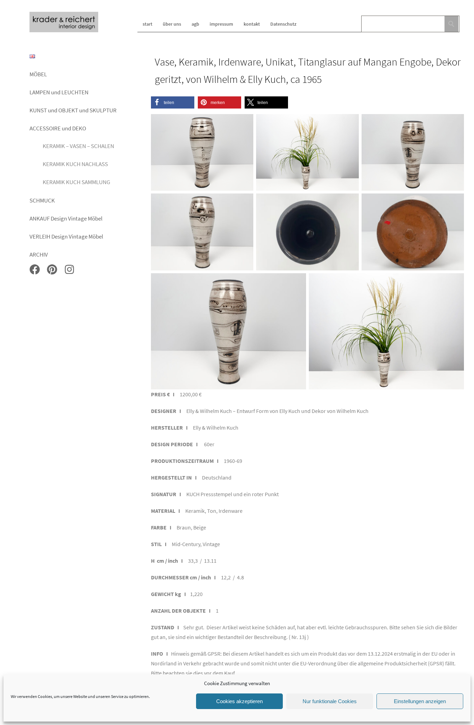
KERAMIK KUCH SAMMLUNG (76, 182)
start (147, 24)
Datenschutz (283, 24)
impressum (221, 24)
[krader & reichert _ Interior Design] (63, 31)
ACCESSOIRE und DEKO (57, 128)
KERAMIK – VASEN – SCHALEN (78, 146)
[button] (172, 102)
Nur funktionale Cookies (330, 701)
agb (195, 24)
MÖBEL (38, 74)
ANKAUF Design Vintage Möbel (65, 218)
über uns (172, 24)
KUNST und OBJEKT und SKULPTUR (73, 110)
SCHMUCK (42, 200)
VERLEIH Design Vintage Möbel (66, 236)
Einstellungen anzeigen (420, 701)
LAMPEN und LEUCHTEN (58, 92)
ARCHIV (38, 254)
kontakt (252, 24)
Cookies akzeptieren (239, 701)
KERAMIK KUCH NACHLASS (75, 164)
